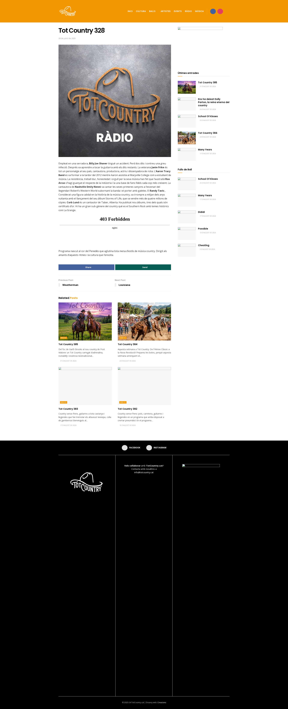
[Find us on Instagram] (220, 11)
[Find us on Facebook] (213, 11)
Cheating (203, 245)
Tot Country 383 (68, 409)
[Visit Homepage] (67, 11)
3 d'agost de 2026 (207, 249)
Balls (152, 11)
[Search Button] (228, 11)
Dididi (201, 212)
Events (178, 11)
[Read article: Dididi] (187, 216)
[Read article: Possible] (187, 233)
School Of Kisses (208, 116)
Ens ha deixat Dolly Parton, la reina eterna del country (213, 102)
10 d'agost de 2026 (127, 425)
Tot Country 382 (127, 409)
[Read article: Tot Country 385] (85, 321)
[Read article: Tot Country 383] (85, 386)
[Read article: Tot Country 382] (144, 386)
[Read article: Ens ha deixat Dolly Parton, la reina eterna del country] (187, 104)
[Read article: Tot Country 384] (144, 321)
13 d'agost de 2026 (207, 232)
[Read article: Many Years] (187, 154)
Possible (203, 228)
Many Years (205, 149)
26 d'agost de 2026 (207, 109)
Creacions (162, 702)
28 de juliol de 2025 (67, 38)
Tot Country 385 (68, 344)
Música (199, 11)
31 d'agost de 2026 (68, 361)
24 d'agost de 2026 (127, 361)
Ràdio (188, 11)
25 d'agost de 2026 (207, 120)
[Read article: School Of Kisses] (187, 121)
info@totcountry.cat (144, 472)
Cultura (141, 11)
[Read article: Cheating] (187, 250)
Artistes (166, 11)
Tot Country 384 (127, 344)
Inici (130, 11)
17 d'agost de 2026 (68, 425)
